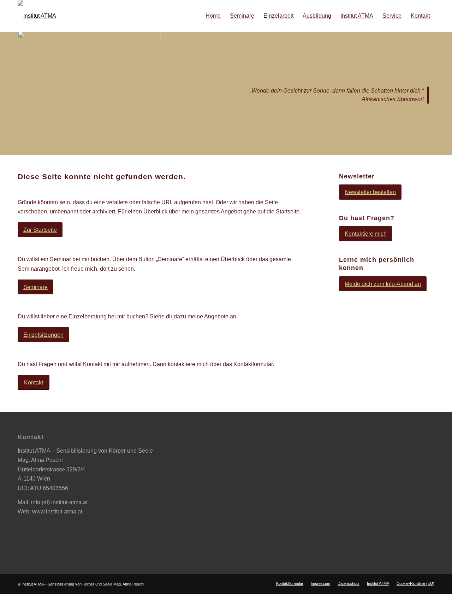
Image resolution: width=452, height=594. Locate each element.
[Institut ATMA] (37, 16)
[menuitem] (213, 16)
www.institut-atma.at (57, 511)
